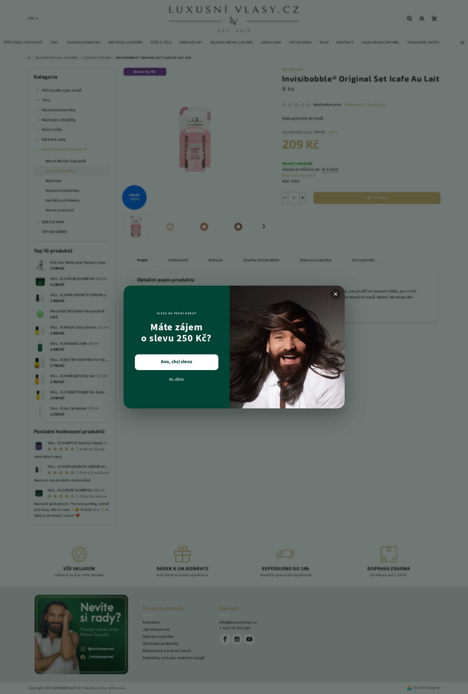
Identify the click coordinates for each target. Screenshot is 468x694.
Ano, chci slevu (176, 362)
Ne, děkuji (176, 379)
